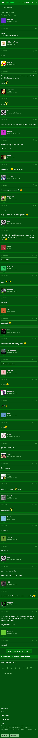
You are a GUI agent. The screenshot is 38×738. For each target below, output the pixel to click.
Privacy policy (5, 719)
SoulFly (10, 176)
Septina (10, 289)
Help (2, 723)
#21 (36, 463)
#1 (36, 28)
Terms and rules (5, 715)
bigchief (10, 197)
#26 (36, 566)
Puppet (10, 603)
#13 (36, 298)
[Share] (33, 28)
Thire (9, 582)
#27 (36, 591)
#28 (36, 611)
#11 (36, 255)
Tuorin (9, 537)
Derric (9, 62)
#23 (36, 505)
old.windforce (12, 42)
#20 (36, 443)
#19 (36, 422)
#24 (36, 526)
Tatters (10, 371)
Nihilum (10, 267)
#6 (36, 140)
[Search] (36, 2)
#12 (36, 275)
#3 (36, 71)
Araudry (10, 90)
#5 (36, 120)
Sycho (9, 131)
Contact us (4, 712)
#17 (36, 380)
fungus (10, 631)
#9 (36, 206)
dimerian (10, 391)
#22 (36, 484)
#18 (36, 400)
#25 (36, 546)
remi (9, 475)
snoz (9, 156)
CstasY (9, 496)
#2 (36, 51)
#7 (36, 164)
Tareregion (11, 350)
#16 (36, 359)
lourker (4, 15)
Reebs (9, 517)
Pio (8, 111)
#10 (36, 230)
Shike (9, 330)
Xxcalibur (11, 454)
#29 (36, 640)
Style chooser (5, 708)
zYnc (9, 309)
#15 (36, 339)
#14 (36, 318)
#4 (36, 99)
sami (9, 414)
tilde (9, 434)
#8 (36, 185)
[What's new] (32, 2)
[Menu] (2, 2)
